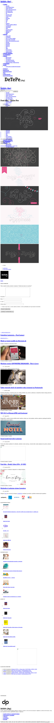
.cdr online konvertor (10, 60)
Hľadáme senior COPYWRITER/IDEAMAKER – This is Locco (20, 364)
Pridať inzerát (6, 74)
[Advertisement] (27, 323)
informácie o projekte (8, 715)
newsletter (6, 718)
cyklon (4, 670)
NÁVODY (5, 34)
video (7, 28)
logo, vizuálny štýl (9, 12)
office (7, 48)
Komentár (3, 296)
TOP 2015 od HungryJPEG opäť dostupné (14, 413)
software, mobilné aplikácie (11, 24)
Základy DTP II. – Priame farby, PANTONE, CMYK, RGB (24, 669)
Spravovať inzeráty (8, 75)
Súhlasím (47, 721)
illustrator (8, 44)
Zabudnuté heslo (7, 71)
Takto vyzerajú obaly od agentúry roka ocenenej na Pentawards (22, 388)
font (6, 493)
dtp (6, 13)
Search (15, 91)
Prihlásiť (5, 69)
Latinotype (7, 142)
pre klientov (8, 37)
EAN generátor (8, 57)
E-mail (2, 301)
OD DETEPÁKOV (7, 54)
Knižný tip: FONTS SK (7, 540)
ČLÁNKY (5, 4)
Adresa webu (3, 304)
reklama (5, 716)
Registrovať (6, 70)
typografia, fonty (9, 97)
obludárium (8, 27)
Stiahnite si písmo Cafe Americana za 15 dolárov (12, 596)
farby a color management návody (12, 41)
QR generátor (8, 58)
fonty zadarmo (8, 49)
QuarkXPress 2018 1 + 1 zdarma (9, 577)
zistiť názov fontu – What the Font (12, 62)
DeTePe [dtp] (6, 2)
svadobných (19, 493)
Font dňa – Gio (6, 530)
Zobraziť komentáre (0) (7, 311)
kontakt (5, 719)
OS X (7, 47)
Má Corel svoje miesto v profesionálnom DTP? (21, 670)
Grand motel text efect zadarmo (11, 439)
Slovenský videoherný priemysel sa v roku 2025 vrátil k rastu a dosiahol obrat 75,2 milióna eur (20, 511)
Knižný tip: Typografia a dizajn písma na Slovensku (12, 627)
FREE (7, 33)
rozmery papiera (9, 137)
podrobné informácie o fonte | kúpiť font (9, 145)
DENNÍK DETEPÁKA (8, 53)
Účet (4, 73)
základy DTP (8, 36)
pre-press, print (9, 14)
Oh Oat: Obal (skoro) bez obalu (8, 587)
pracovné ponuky (9, 29)
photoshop (8, 43)
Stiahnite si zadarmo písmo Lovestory (13, 488)
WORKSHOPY (6, 63)
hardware (8, 23)
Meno (2, 299)
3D (6, 22)
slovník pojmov (9, 52)
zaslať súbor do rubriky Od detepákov (13, 66)
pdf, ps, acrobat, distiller (11, 38)
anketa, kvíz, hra (9, 8)
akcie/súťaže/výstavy (10, 7)
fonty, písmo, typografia (10, 39)
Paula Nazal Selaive (9, 141)
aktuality (7, 92)
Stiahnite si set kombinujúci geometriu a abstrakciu (12, 561)
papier (7, 17)
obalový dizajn (8, 102)
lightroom (8, 46)
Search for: (3, 90)
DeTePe (5, 104)
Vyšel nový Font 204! (7, 549)
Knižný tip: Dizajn (6, 521)
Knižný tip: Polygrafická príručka (9, 636)
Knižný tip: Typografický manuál (9, 646)
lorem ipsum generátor (10, 61)
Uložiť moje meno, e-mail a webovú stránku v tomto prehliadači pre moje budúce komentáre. (21, 306)
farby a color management (11, 9)
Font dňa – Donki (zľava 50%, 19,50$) (13, 464)
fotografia (8, 18)
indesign (7, 42)
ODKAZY (5, 56)
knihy (7, 19)
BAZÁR (4, 65)
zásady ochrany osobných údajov (11, 714)
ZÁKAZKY (7, 32)
